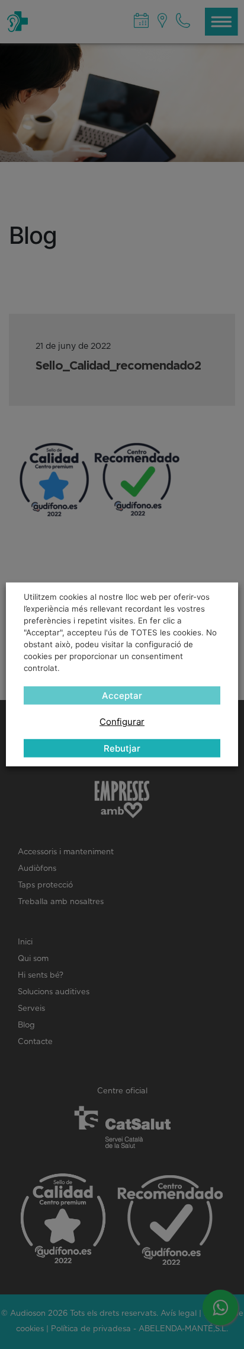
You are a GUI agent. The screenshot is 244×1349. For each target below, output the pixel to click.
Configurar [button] (122, 721)
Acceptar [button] (122, 695)
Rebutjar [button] (122, 748)
